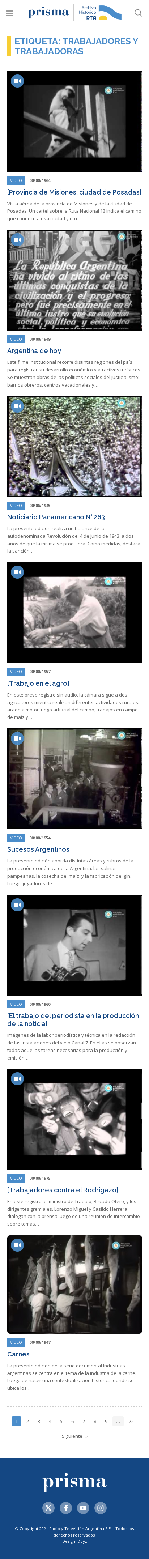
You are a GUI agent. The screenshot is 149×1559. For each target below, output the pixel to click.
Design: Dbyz (74, 1541)
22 (131, 1421)
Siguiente (72, 1436)
